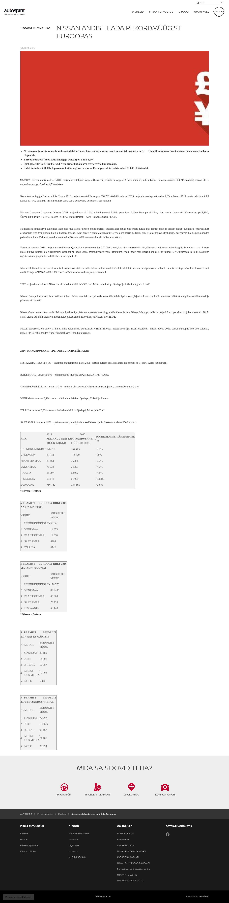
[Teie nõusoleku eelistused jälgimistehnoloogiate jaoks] (18, 897)
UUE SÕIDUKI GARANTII (128, 857)
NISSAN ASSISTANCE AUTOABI (131, 851)
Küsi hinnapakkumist (79, 833)
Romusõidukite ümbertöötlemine (133, 869)
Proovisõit (74, 839)
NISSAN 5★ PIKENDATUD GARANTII (133, 863)
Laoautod (73, 851)
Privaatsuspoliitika (29, 845)
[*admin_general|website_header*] (219, 11)
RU (222, 2)
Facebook (168, 834)
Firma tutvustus (161, 11)
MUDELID (138, 11)
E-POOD (184, 11)
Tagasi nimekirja (36, 27)
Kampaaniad (123, 839)
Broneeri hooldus (125, 845)
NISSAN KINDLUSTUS (127, 875)
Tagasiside (74, 845)
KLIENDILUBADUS (77, 857)
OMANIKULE (201, 11)
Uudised (24, 839)
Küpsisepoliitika (28, 851)
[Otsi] (198, 2)
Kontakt (24, 833)
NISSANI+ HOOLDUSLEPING (130, 880)
